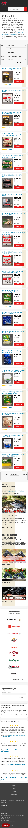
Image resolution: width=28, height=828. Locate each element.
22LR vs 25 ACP (6, 564)
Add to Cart (19, 81)
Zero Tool (14, 785)
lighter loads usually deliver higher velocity (13, 33)
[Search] (25, 9)
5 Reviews (10, 385)
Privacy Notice (11, 800)
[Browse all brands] (25, 679)
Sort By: (3, 56)
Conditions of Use (20, 800)
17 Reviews (10, 429)
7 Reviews (10, 149)
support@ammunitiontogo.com (11, 821)
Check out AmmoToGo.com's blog (15, 492)
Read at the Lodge (7, 528)
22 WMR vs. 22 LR (7, 601)
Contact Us (14, 794)
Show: (2, 59)
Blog (14, 788)
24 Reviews (10, 128)
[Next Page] (26, 63)
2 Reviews (10, 106)
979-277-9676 (5, 818)
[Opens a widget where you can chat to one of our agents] (5, 825)
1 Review (10, 84)
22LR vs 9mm (6, 583)
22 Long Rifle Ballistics (10, 516)
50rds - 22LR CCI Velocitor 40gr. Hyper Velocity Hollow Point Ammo (13, 765)
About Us (14, 791)
